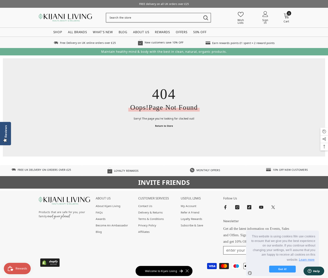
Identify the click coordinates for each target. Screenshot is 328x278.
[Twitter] (273, 207)
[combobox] (153, 17)
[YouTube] (261, 207)
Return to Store (164, 126)
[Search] (158, 17)
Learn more (307, 259)
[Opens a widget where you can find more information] (313, 271)
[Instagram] (237, 207)
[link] (84, 42)
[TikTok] (249, 207)
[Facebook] (225, 207)
